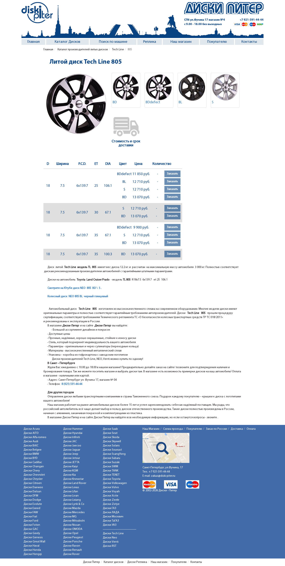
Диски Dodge (32, 500)
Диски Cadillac (33, 462)
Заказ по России (216, 429)
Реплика (149, 42)
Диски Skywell (112, 441)
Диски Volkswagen (115, 483)
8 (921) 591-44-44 (72, 384)
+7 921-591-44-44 (252, 19)
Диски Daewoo (33, 487)
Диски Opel (70, 533)
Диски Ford (31, 520)
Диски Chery (32, 470)
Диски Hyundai (72, 433)
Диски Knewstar (73, 479)
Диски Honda (32, 550)
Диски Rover (71, 554)
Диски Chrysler (33, 479)
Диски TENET (111, 474)
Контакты (249, 42)
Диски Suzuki (111, 462)
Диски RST (109, 546)
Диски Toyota (111, 479)
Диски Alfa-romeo (35, 437)
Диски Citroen (33, 483)
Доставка (237, 429)
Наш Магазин (150, 429)
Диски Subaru (111, 458)
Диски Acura (32, 429)
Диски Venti (111, 541)
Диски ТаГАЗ (111, 520)
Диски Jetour (71, 458)
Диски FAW (31, 512)
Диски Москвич (113, 516)
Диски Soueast (112, 449)
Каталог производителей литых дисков (82, 49)
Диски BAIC (31, 445)
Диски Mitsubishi (74, 520)
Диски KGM (70, 470)
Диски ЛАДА (111, 512)
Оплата (251, 429)
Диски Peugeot (73, 537)
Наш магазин (181, 42)
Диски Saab (110, 429)
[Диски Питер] (37, 12)
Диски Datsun (32, 491)
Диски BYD (31, 458)
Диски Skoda (111, 437)
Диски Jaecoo (72, 445)
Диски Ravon (71, 545)
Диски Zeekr (111, 500)
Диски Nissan (71, 525)
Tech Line (118, 49)
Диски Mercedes (74, 512)
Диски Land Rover (74, 483)
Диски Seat (110, 433)
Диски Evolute (33, 504)
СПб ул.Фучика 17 (204, 19)
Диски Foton (32, 525)
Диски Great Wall (34, 541)
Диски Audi (31, 441)
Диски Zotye (111, 504)
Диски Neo (110, 537)
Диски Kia (69, 474)
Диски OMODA (72, 529)
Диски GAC (31, 529)
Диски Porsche (72, 541)
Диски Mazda (72, 508)
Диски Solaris (111, 445)
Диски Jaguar (71, 449)
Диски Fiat (30, 516)
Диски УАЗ (109, 525)
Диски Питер (91, 562)
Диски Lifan (70, 491)
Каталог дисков (114, 562)
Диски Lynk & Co (73, 504)
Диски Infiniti (71, 437)
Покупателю (217, 42)
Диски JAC (70, 441)
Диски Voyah (111, 491)
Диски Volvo (111, 487)
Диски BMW (31, 454)
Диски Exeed (32, 508)
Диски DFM (31, 495)
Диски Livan (71, 495)
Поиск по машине (113, 42)
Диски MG (70, 516)
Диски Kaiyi (70, 466)
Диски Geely (32, 533)
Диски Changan (34, 466)
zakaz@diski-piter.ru (163, 476)
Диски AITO (31, 433)
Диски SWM (110, 466)
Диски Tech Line (113, 533)
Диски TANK (110, 470)
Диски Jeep (70, 454)
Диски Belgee (33, 449)
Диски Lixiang (72, 500)
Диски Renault (72, 550)
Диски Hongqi (33, 554)
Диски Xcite (110, 495)
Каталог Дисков (67, 42)
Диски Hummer (73, 429)
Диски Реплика (137, 562)
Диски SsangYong (114, 454)
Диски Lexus (71, 487)
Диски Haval (31, 545)
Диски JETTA (71, 462)
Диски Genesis (33, 537)
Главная (33, 42)
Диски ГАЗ (109, 508)
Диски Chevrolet (34, 474)
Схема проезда (173, 429)
